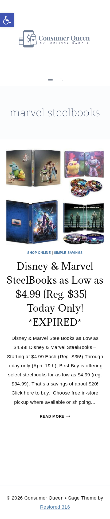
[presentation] (55, 196)
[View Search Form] (61, 79)
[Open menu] (51, 79)
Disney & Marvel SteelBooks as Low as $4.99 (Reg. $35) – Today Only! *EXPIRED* (54, 294)
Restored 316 (55, 507)
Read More (55, 416)
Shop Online (39, 253)
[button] (7, 20)
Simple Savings (68, 253)
